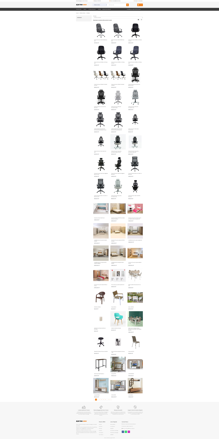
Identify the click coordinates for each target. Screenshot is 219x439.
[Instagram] (129, 432)
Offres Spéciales (92, 9)
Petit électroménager (114, 432)
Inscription (101, 432)
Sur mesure (101, 434)
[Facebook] (123, 432)
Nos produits (112, 424)
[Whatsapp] (126, 432)
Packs (85, 9)
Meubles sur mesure (106, 9)
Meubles (111, 428)
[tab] (138, 20)
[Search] (127, 5)
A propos (100, 426)
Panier (97, 65)
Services (100, 428)
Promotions (78, 9)
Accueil (100, 424)
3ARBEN (99, 9)
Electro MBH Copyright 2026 (109, 437)
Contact (100, 430)
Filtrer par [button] (79, 17)
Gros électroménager (114, 430)
